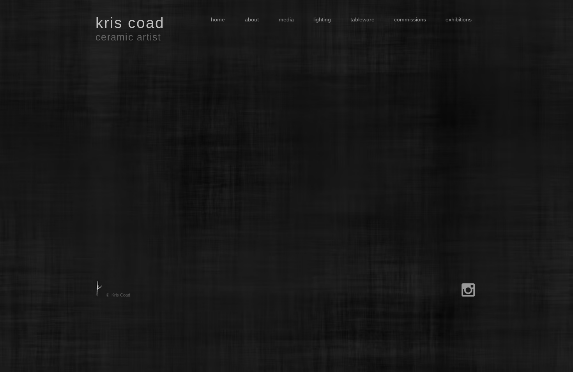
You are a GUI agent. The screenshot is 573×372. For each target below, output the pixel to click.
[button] (283, 20)
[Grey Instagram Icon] (468, 290)
